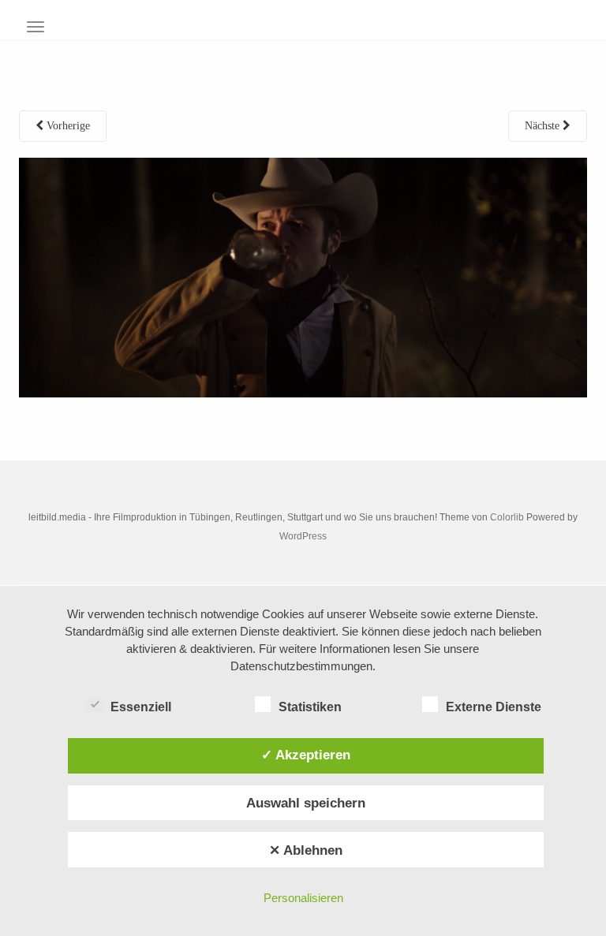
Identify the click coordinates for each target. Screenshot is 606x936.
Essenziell (140, 707)
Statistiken (310, 707)
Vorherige (66, 126)
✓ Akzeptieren (305, 755)
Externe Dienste (493, 707)
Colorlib (507, 517)
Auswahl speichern (305, 803)
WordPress (303, 536)
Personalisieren (303, 897)
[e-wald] (303, 276)
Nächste (544, 126)
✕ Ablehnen (305, 850)
